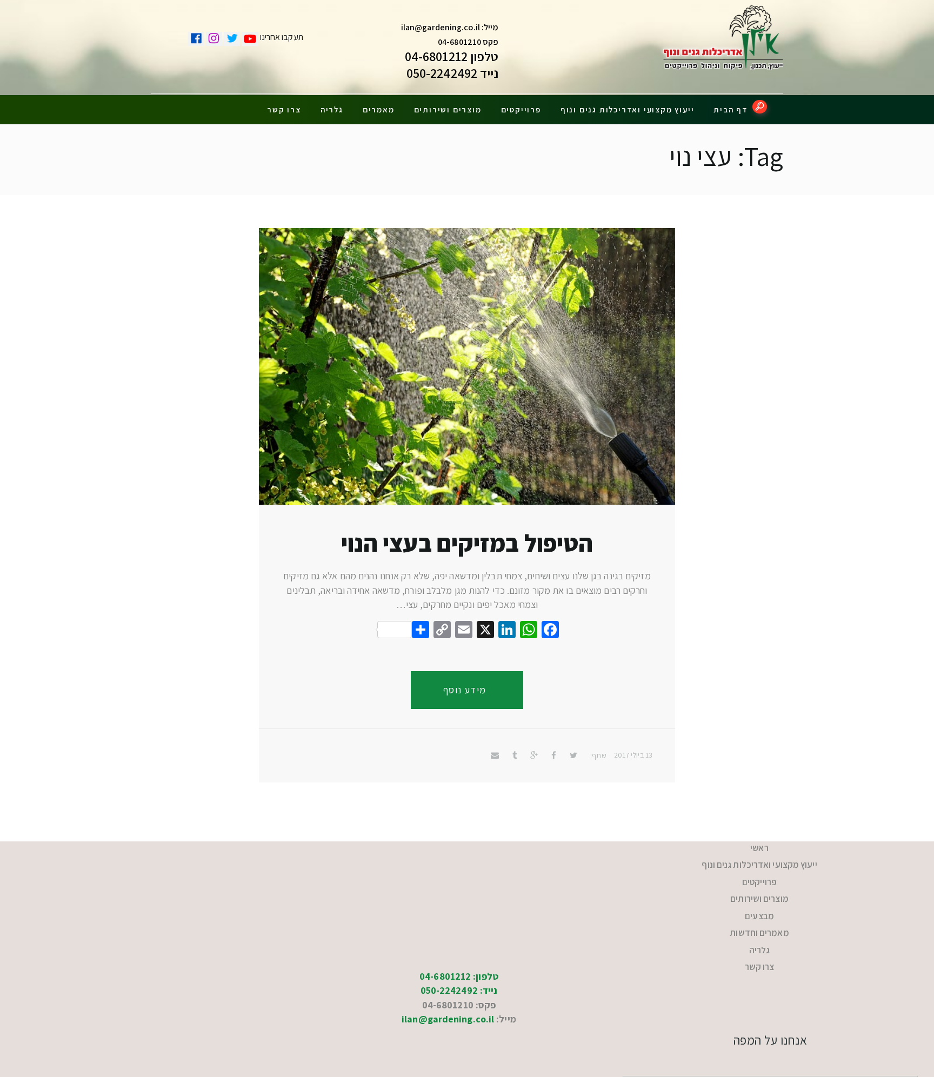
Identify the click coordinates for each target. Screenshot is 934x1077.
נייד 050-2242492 (452, 73)
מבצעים (759, 899)
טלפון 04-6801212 (452, 56)
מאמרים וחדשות (759, 912)
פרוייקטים (521, 109)
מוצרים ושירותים (448, 109)
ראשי (759, 846)
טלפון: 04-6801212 (458, 946)
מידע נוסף (464, 690)
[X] (485, 631)
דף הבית (730, 109)
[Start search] (759, 106)
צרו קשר (284, 109)
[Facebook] (550, 631)
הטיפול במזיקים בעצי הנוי (467, 543)
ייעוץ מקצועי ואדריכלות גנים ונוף (628, 109)
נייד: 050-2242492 (459, 960)
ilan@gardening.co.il (440, 27)
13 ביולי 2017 (633, 755)
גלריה (332, 109)
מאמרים (379, 109)
